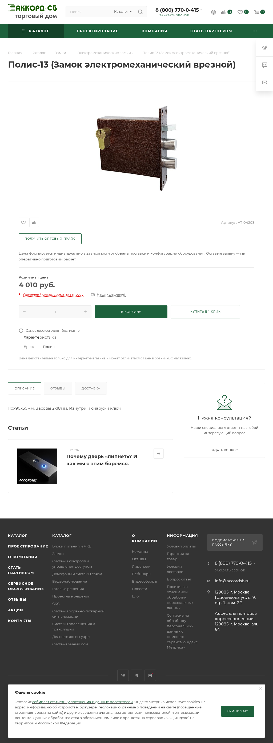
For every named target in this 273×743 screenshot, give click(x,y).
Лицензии (141, 566)
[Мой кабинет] (213, 13)
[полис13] (136, 148)
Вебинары (141, 574)
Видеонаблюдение (69, 581)
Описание (24, 388)
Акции (15, 610)
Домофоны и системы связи (77, 574)
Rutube (150, 675)
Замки (58, 553)
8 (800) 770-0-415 (177, 10)
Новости (139, 589)
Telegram (136, 675)
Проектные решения (71, 596)
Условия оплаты (181, 546)
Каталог (17, 535)
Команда (140, 551)
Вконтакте (123, 675)
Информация (182, 535)
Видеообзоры (144, 581)
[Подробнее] (159, 454)
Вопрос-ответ (179, 579)
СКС (55, 603)
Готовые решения (68, 589)
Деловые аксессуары (71, 636)
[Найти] (140, 11)
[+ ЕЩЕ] (255, 31)
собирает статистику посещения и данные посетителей (82, 702)
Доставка (91, 388)
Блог (136, 596)
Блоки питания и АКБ (71, 546)
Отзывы (58, 388)
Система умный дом (70, 644)
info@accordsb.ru (232, 580)
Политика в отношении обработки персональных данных (180, 597)
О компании (23, 557)
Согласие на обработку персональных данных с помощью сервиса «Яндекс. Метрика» (182, 631)
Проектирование (28, 546)
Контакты (19, 621)
